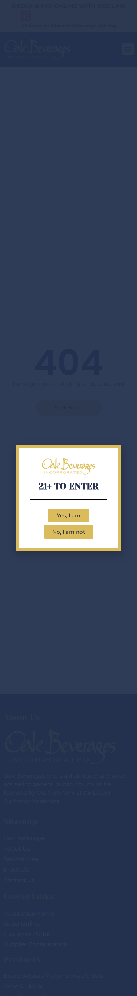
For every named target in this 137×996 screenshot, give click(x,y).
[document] (68, 498)
